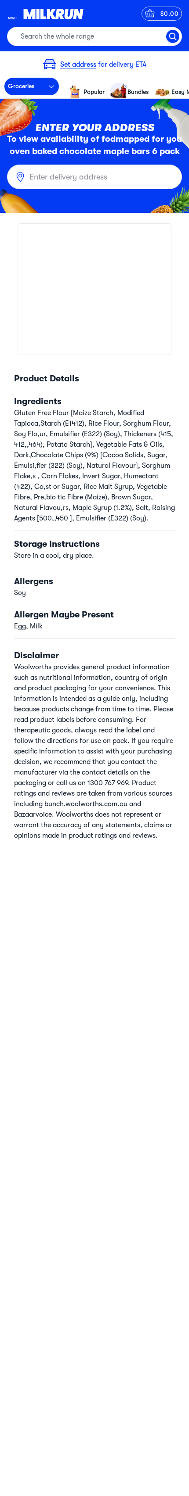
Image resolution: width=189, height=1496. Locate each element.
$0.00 (169, 13)
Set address (78, 64)
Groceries (21, 86)
